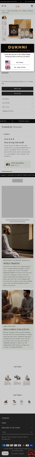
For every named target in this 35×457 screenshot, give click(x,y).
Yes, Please (19, 62)
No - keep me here (19, 67)
